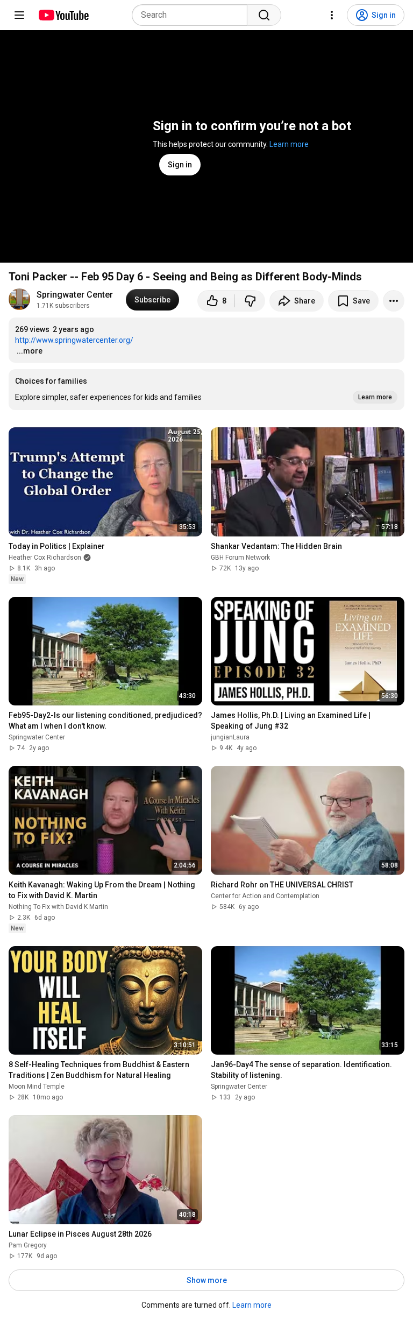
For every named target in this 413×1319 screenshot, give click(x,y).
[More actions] (393, 301)
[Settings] (331, 15)
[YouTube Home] (63, 15)
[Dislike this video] (250, 301)
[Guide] (19, 15)
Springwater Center (75, 295)
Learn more (289, 144)
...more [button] (29, 351)
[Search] (264, 15)
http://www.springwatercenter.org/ (74, 340)
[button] (206, 389)
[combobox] (193, 15)
